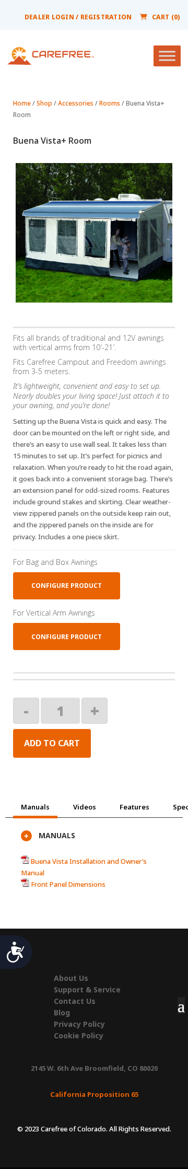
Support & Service (87, 989)
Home (22, 103)
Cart (166, 17)
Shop (44, 103)
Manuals (35, 807)
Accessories (75, 103)
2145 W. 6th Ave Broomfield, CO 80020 (94, 1068)
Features (134, 807)
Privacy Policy (79, 1024)
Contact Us (75, 1001)
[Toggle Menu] (167, 56)
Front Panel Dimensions (67, 884)
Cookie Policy (78, 1035)
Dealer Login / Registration (78, 17)
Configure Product (66, 585)
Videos (84, 807)
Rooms (109, 103)
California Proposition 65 (94, 1094)
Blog (62, 1012)
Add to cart (52, 743)
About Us (71, 978)
